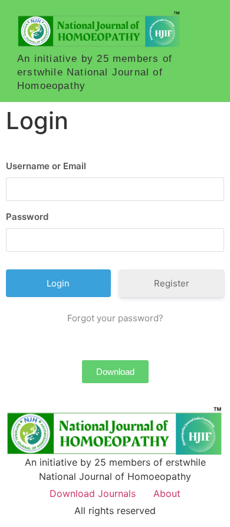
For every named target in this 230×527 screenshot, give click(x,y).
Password (27, 216)
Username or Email (46, 166)
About (166, 493)
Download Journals (93, 493)
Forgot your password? (115, 318)
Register (171, 283)
